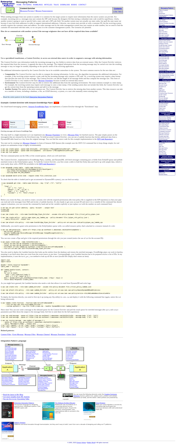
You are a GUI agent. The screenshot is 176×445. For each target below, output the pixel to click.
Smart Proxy (162, 151)
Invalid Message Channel (165, 45)
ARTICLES (48, 5)
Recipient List (162, 86)
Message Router (163, 33)
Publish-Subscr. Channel (45, 380)
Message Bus (162, 53)
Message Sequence (164, 66)
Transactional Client (164, 126)
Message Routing (167, 80)
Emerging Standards (164, 169)
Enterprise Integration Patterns (41, 97)
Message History (163, 148)
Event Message (163, 60)
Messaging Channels (167, 38)
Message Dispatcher (164, 133)
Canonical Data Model (164, 111)
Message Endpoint (163, 36)
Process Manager (163, 98)
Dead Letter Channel (164, 46)
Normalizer (162, 109)
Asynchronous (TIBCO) (165, 119)
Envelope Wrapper (163, 103)
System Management (167, 141)
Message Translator (164, 35)
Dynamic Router (163, 85)
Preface (161, 11)
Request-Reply (163, 61)
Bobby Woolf (91, 442)
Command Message (164, 57)
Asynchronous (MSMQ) (165, 118)
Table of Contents (163, 10)
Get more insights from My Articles (16, 397)
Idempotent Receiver (164, 137)
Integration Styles (167, 18)
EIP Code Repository (105, 139)
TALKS (56, 5)
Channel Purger (163, 154)
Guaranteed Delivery (164, 48)
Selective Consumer (164, 134)
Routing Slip (162, 96)
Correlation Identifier (164, 65)
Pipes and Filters (163, 31)
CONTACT (82, 5)
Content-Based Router (164, 81)
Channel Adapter (163, 50)
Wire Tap (161, 146)
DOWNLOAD (65, 5)
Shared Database (163, 21)
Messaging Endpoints (167, 121)
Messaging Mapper (164, 124)
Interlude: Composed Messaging (167, 114)
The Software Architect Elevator (65, 403)
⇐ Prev (115, 11)
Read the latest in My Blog (13, 395)
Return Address (163, 63)
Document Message (164, 58)
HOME (19, 5)
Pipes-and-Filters (31, 351)
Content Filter (162, 106)
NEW (56, 103)
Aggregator (162, 90)
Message (161, 30)
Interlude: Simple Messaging (167, 71)
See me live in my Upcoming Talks (16, 399)
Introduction (162, 13)
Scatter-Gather (163, 94)
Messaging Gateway (164, 123)
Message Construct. (14, 344)
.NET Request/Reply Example (166, 75)
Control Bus (162, 143)
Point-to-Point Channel (164, 40)
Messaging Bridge (163, 51)
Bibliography (162, 172)
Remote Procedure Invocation (166, 23)
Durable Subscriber (164, 136)
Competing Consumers (165, 131)
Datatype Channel (163, 43)
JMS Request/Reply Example (166, 73)
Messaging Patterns (167, 8)
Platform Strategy (19, 422)
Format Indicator (163, 70)
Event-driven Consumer (8, 384)
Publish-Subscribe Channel (166, 42)
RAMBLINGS (38, 5)
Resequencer (162, 91)
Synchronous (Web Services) (166, 116)
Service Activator (163, 139)
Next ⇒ (120, 11)
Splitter (161, 88)
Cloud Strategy (100, 403)
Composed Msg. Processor (166, 93)
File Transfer (162, 20)
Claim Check (162, 108)
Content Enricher (163, 105)
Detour (161, 144)
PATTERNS (27, 5)
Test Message (162, 153)
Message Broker (163, 99)
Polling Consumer (163, 128)
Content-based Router (32, 354)
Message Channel (163, 28)
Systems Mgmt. (77, 375)
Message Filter (163, 83)
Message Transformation (167, 101)
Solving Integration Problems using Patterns (166, 16)
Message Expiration (164, 68)
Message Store (163, 149)
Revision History (163, 174)
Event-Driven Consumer (165, 129)
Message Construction (167, 55)
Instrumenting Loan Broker (165, 159)
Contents (118, 9)
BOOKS (74, 5)
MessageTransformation (74, 348)
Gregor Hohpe (81, 442)
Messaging (162, 25)
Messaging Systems (167, 26)
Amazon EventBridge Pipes (38, 107)
